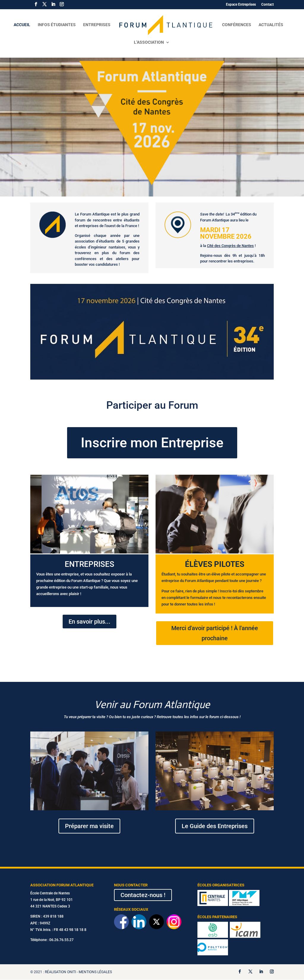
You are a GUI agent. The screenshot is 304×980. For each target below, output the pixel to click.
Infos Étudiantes (57, 25)
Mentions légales (95, 972)
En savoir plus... (89, 621)
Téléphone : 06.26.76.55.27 (52, 940)
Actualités (271, 25)
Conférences (236, 25)
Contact (267, 5)
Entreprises (96, 25)
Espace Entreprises (241, 5)
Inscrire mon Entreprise (152, 443)
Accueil (22, 25)
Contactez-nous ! (143, 895)
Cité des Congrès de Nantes (230, 245)
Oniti (71, 972)
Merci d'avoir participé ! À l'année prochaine (214, 633)
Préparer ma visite (89, 826)
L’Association (149, 42)
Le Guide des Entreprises (215, 826)
